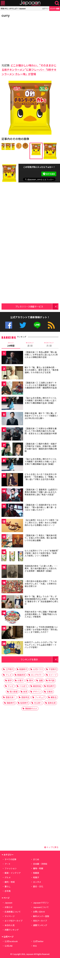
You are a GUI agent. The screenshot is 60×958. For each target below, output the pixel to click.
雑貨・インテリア (13, 872)
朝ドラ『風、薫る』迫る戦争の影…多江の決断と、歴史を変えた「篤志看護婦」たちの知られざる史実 (41, 370)
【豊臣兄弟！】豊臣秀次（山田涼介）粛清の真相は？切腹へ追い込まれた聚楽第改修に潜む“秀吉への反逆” (41, 492)
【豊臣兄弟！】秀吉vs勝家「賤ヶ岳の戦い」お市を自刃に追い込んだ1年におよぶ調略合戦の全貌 (41, 354)
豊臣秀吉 (25, 697)
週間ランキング (40, 925)
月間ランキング (12, 929)
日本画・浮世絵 (40, 863)
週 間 (30, 344)
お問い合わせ (39, 911)
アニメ (9, 674)
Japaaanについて (41, 907)
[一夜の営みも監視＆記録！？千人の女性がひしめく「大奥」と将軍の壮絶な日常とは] (12, 587)
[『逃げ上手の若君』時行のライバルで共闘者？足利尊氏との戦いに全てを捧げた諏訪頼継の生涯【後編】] (12, 465)
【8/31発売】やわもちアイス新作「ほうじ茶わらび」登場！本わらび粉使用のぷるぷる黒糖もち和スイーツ (41, 522)
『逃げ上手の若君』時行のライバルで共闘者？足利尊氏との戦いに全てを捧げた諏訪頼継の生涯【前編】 (41, 400)
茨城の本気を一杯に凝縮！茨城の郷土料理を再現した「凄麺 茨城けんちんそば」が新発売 (41, 614)
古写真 (8, 890)
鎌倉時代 (11, 702)
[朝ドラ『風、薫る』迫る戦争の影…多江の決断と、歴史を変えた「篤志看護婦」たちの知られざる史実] (12, 373)
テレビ (11, 686)
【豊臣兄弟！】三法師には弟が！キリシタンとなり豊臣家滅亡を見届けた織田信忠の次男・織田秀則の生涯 (41, 385)
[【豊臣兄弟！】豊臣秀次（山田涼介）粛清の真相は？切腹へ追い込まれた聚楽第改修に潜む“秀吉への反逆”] (12, 495)
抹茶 (25, 691)
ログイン (45, 8)
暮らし (8, 886)
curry (6, 15)
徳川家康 (14, 691)
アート (7, 863)
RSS (51, 325)
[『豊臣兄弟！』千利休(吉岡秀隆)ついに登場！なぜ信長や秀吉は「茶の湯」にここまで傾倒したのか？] (12, 633)
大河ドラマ (38, 669)
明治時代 (51, 686)
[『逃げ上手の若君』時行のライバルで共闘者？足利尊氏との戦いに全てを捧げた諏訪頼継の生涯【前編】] (12, 404)
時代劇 (51, 680)
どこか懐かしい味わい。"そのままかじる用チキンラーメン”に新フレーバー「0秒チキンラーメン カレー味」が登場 (29, 69)
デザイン (37, 691)
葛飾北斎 (52, 702)
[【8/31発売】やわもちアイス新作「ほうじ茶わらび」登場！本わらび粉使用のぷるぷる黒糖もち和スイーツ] (12, 526)
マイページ (10, 916)
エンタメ (37, 881)
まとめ (36, 859)
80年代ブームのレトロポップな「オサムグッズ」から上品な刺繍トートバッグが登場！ (41, 645)
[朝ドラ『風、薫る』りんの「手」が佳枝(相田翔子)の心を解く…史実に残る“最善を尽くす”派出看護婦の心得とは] (12, 602)
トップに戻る (52, 847)
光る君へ (38, 702)
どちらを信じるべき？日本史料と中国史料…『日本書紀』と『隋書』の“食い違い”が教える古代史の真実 (41, 477)
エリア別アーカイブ (13, 920)
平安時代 (53, 669)
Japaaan (30, 3)
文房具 (50, 691)
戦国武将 (21, 674)
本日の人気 (10, 925)
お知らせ (9, 907)
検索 (57, 3)
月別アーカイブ (40, 920)
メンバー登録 (54, 8)
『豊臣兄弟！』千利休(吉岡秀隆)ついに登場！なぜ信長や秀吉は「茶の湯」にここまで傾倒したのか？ (41, 629)
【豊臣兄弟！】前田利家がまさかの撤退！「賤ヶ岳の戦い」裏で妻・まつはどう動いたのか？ (41, 507)
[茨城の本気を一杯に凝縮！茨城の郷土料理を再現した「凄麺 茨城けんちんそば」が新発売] (12, 618)
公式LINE (37, 325)
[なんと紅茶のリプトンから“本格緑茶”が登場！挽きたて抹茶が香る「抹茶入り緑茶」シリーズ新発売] (12, 556)
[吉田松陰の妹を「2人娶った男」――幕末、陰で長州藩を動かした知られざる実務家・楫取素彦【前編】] (12, 572)
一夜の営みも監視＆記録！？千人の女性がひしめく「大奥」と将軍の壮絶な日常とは (41, 583)
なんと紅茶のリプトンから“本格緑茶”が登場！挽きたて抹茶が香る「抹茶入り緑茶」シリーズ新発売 (41, 553)
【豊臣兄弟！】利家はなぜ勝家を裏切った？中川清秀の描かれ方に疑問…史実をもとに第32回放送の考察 (41, 431)
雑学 (10, 680)
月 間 (49, 344)
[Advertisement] (23, 39)
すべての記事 (10, 859)
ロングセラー (37, 674)
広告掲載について (13, 911)
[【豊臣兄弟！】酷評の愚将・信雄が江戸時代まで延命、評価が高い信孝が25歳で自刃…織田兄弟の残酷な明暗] (12, 450)
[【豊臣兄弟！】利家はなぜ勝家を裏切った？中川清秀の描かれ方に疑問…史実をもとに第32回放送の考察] (12, 434)
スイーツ (53, 674)
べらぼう (23, 686)
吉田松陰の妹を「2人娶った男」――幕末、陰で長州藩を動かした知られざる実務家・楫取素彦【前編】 (41, 568)
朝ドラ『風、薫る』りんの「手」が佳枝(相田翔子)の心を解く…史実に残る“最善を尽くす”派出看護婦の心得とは (41, 600)
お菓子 (20, 680)
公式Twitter (22, 325)
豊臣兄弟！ (11, 697)
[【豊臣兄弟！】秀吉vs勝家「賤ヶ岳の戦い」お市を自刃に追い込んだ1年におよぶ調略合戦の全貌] (12, 358)
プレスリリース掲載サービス (29, 306)
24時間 (11, 344)
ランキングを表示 (29, 659)
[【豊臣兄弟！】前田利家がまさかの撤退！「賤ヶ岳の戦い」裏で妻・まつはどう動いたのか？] (12, 511)
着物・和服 (38, 868)
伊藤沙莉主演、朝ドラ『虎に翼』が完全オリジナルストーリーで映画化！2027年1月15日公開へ (41, 415)
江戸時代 (10, 669)
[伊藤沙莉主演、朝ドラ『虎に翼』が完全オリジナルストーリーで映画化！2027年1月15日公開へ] (12, 419)
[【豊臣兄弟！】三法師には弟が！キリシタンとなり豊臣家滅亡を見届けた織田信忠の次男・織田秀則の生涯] (12, 388)
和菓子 (36, 877)
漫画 (41, 680)
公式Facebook (8, 325)
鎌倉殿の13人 (31, 708)
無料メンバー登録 (41, 916)
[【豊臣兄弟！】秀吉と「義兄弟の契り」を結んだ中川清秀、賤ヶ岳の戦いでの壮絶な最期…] (12, 541)
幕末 (31, 680)
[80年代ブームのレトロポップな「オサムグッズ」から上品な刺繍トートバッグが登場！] (12, 648)
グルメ (8, 877)
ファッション (11, 868)
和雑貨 (36, 872)
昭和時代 (24, 702)
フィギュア (40, 697)
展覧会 (54, 697)
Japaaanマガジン (41, 902)
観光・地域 (10, 881)
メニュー (3, 3)
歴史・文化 (38, 886)
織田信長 (37, 686)
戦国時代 (23, 669)
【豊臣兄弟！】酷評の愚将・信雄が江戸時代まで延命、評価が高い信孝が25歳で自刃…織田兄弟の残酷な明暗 (41, 447)
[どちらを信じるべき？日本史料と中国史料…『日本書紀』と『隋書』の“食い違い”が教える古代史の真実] (12, 480)
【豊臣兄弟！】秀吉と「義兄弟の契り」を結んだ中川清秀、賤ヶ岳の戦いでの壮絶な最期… (41, 538)
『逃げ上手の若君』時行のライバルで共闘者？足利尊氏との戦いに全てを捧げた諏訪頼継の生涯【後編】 (41, 461)
